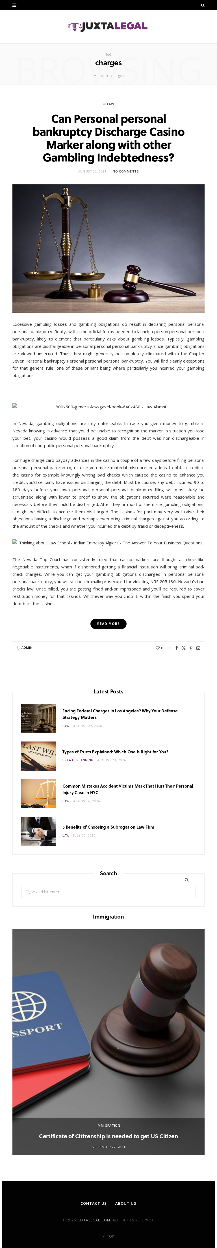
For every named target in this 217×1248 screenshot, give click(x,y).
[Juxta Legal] (108, 26)
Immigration (108, 1125)
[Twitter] (184, 648)
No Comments (126, 171)
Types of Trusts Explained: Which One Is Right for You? (115, 752)
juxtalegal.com (93, 1220)
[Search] (203, 5)
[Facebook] (176, 648)
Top (110, 1236)
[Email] (198, 648)
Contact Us (94, 1203)
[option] (108, 1042)
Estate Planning (78, 760)
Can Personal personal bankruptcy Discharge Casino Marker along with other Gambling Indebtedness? (108, 137)
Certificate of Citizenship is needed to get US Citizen (108, 1136)
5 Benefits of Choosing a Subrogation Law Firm (108, 827)
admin (26, 647)
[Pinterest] (191, 648)
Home (99, 75)
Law (110, 104)
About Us (125, 1203)
